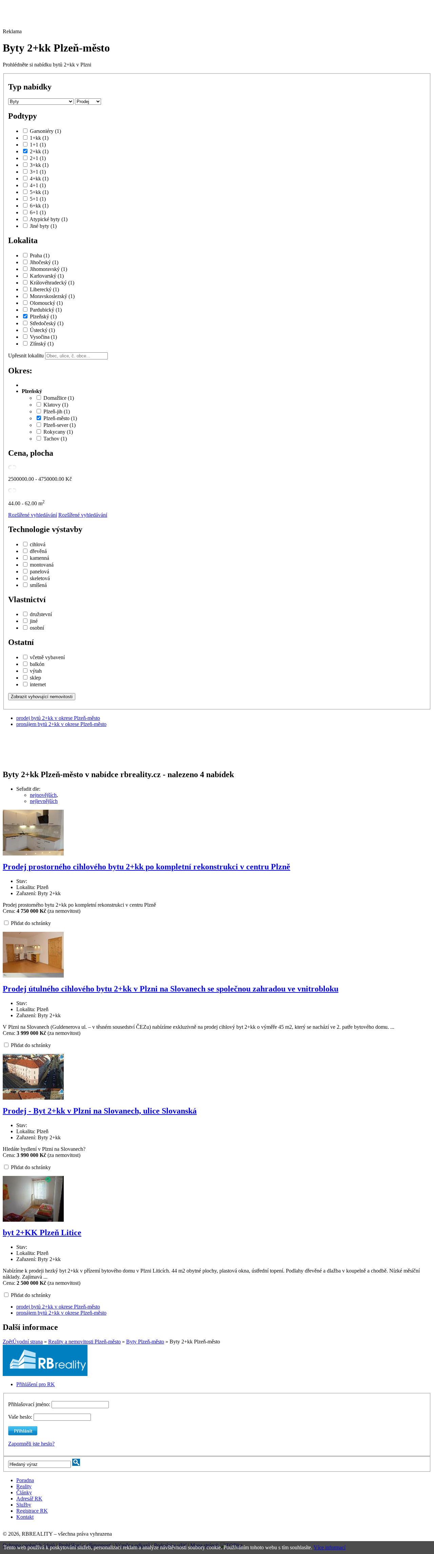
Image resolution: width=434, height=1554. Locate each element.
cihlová (37, 544)
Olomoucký (46, 303)
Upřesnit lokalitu (26, 355)
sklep (35, 678)
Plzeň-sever (59, 425)
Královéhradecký (52, 283)
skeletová (40, 578)
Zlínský (42, 344)
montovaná (42, 565)
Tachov (55, 438)
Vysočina (43, 337)
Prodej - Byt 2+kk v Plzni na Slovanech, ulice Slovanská (100, 1110)
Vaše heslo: (20, 1417)
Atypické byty (48, 219)
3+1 (38, 172)
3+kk (39, 165)
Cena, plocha (30, 453)
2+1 (38, 158)
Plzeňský (43, 316)
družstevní (41, 614)
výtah (36, 671)
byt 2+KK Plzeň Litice (42, 1232)
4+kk (39, 178)
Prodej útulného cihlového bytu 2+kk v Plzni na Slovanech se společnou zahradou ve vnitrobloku (170, 988)
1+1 (38, 144)
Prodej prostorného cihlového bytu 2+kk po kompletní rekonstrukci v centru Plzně (146, 866)
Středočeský (46, 323)
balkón (37, 664)
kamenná (39, 558)
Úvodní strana (28, 1341)
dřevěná (38, 551)
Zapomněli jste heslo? (31, 1444)
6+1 (38, 212)
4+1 (38, 185)
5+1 (38, 199)
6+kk (39, 206)
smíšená (38, 585)
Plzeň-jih (56, 411)
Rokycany (58, 432)
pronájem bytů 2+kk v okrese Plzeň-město (61, 724)
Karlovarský (47, 276)
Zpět (8, 1341)
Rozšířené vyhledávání (32, 515)
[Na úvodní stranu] (45, 1374)
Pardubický (46, 310)
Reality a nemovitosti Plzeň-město (84, 1341)
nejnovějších (43, 795)
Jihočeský (44, 262)
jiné (34, 621)
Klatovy (55, 405)
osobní (37, 628)
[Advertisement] (187, 18)
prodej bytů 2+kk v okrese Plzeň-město (58, 718)
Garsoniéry (45, 131)
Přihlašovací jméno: (30, 1404)
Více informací (330, 1547)
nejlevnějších (44, 801)
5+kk (39, 192)
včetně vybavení (47, 657)
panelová (39, 571)
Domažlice (58, 398)
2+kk (39, 151)
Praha (40, 255)
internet (38, 684)
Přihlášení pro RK (35, 1384)
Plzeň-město (60, 418)
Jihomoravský (48, 269)
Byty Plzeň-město (145, 1341)
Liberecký (44, 289)
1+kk (39, 138)
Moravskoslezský (52, 296)
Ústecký (42, 330)
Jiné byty (43, 226)
